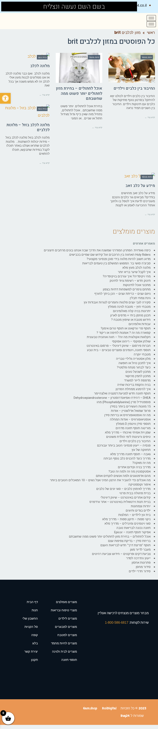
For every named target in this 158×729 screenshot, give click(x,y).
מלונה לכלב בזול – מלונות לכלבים (28, 127)
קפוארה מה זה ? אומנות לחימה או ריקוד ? (123, 333)
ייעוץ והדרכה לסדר (138, 558)
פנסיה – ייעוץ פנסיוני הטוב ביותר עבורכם (124, 445)
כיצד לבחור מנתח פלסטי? (134, 367)
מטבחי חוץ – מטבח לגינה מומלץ (129, 307)
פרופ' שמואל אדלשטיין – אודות (131, 411)
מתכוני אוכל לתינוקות (137, 285)
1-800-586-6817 (117, 622)
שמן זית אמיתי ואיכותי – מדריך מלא (128, 432)
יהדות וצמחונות (141, 506)
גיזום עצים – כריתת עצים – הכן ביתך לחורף (122, 294)
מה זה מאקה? (141, 463)
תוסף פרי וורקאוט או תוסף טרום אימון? (126, 328)
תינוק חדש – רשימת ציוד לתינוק (130, 281)
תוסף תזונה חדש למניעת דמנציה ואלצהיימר (122, 393)
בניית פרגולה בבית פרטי (135, 493)
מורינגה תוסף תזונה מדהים (133, 428)
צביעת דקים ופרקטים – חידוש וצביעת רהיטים (121, 554)
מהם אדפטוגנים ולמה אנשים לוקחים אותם (123, 476)
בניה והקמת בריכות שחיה (134, 385)
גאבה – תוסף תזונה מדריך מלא (130, 454)
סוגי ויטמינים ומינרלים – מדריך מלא (128, 523)
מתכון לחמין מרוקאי (138, 376)
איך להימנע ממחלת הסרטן (133, 389)
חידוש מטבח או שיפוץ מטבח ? (131, 320)
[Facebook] (6, 6)
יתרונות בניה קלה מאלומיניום (132, 311)
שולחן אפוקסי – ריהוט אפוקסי (131, 341)
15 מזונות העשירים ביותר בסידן (130, 406)
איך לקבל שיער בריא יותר (134, 272)
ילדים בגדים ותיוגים (138, 510)
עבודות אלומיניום (140, 324)
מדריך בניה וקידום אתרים (134, 467)
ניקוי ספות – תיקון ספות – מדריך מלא (126, 519)
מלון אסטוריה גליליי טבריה (133, 359)
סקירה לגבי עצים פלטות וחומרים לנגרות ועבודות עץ (117, 302)
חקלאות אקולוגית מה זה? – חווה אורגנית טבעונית (119, 337)
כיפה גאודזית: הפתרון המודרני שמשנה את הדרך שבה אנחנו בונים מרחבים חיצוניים (97, 250)
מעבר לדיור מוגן (140, 549)
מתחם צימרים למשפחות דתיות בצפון (127, 289)
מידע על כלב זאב (140, 186)
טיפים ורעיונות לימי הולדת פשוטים (128, 437)
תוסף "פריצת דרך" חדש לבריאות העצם (125, 545)
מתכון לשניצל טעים (138, 372)
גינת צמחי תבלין (140, 298)
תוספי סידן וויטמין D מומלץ (133, 424)
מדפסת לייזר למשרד (137, 380)
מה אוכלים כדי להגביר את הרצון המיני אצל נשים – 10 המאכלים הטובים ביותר (100, 480)
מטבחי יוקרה (142, 354)
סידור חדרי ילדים (140, 571)
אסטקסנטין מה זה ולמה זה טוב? (129, 471)
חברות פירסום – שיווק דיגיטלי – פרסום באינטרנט (119, 346)
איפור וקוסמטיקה (139, 484)
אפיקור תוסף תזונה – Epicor (132, 532)
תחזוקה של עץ (141, 450)
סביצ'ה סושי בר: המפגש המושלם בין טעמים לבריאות (116, 263)
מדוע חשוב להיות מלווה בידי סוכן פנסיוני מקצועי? (119, 259)
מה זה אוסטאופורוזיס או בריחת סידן (127, 415)
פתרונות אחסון (141, 562)
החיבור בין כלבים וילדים (134, 88)
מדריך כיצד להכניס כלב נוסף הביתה (127, 458)
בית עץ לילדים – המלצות (134, 515)
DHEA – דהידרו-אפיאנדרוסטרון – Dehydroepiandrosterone (112, 398)
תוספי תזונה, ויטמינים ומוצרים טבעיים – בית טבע (119, 350)
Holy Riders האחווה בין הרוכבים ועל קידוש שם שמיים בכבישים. (110, 254)
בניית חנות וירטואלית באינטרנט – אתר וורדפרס (120, 502)
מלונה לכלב (40, 66)
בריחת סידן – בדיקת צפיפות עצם (129, 541)
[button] (5, 98)
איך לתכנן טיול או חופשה (134, 363)
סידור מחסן (143, 567)
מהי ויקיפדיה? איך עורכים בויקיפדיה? (127, 276)
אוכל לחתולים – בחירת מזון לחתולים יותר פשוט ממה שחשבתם (79, 93)
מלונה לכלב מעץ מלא (136, 268)
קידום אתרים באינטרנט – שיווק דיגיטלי (126, 497)
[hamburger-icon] (151, 18)
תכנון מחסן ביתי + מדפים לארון (130, 315)
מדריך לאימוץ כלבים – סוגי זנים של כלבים (123, 489)
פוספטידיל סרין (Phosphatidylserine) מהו (124, 402)
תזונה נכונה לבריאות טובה (133, 528)
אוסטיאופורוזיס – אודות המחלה (130, 419)
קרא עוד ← (150, 117)
